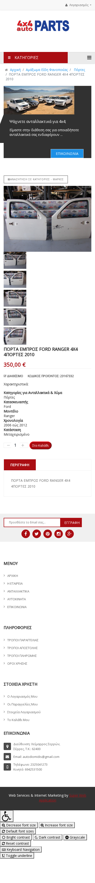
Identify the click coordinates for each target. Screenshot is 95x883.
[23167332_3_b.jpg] (47, 298)
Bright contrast (17, 837)
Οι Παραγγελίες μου (22, 704)
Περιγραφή (19, 464)
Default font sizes (19, 831)
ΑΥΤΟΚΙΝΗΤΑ (16, 599)
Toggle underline (18, 855)
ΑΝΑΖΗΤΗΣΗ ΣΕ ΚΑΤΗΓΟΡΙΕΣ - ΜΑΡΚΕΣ (37, 179)
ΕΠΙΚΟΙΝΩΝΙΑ (67, 153)
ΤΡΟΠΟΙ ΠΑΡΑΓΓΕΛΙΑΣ (22, 640)
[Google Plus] (69, 534)
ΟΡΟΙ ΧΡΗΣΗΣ (17, 663)
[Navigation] (89, 57)
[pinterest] (47, 534)
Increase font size (58, 825)
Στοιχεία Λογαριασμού (24, 712)
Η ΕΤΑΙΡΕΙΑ (15, 583)
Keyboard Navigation (23, 849)
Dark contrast (49, 837)
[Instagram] (58, 534)
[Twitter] (36, 534)
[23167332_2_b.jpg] (47, 279)
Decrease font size (20, 825)
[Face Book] (25, 534)
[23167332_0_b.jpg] (47, 219)
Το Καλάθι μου (18, 720)
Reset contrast (17, 843)
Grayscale (77, 837)
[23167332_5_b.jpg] (47, 336)
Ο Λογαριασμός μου (22, 696)
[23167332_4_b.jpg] (47, 317)
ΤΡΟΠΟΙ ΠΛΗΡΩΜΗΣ (22, 655)
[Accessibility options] (6, 816)
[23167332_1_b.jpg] (47, 260)
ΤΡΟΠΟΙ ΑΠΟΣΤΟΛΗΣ (22, 648)
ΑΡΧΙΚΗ (12, 575)
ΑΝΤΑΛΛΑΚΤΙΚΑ (18, 591)
